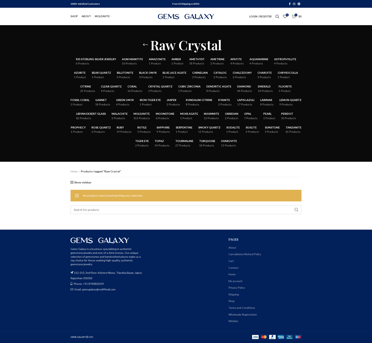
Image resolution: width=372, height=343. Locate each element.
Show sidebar (82, 182)
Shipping (233, 294)
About (232, 247)
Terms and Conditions (241, 307)
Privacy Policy (236, 287)
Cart (231, 261)
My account (235, 281)
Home (74, 171)
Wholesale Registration (242, 314)
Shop (231, 301)
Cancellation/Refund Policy (244, 254)
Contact (233, 267)
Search (296, 209)
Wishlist (233, 321)
